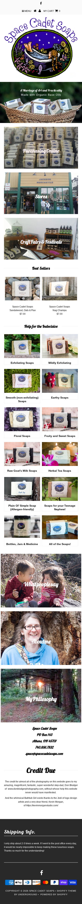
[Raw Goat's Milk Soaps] (22, 465)
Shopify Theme (66, 891)
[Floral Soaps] (22, 430)
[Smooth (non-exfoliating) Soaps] (22, 392)
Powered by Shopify (54, 894)
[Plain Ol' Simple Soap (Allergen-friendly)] (22, 500)
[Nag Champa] (59, 289)
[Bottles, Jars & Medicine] (22, 537)
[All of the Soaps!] (60, 538)
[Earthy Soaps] (60, 392)
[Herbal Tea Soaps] (60, 465)
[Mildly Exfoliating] (60, 357)
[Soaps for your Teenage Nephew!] (60, 500)
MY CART (51, 11)
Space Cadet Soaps (41, 891)
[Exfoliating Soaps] (22, 357)
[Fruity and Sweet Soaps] (60, 430)
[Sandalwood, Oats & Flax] (22, 289)
